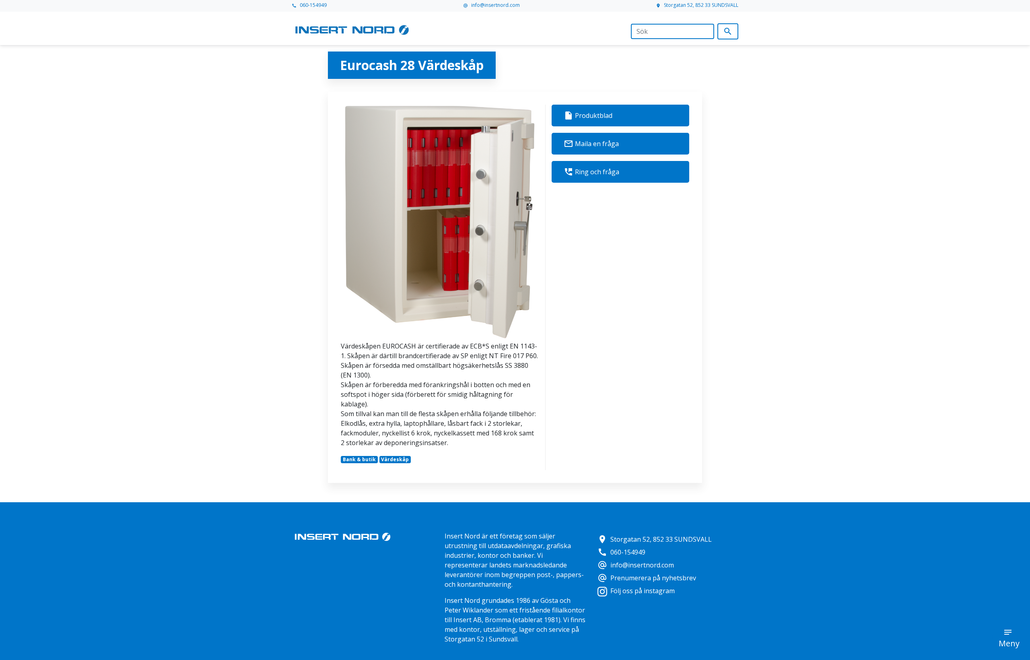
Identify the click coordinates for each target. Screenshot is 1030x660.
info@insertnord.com (491, 5)
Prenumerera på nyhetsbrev (646, 577)
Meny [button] (1009, 643)
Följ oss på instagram (642, 590)
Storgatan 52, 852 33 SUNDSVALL (697, 5)
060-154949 (309, 5)
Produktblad (588, 115)
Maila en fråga (591, 143)
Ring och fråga (591, 172)
